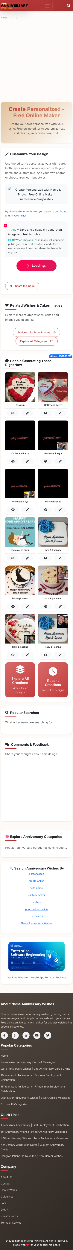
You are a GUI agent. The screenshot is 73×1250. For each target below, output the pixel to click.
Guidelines (7, 1196)
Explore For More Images (33, 332)
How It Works (9, 1190)
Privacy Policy (18, 215)
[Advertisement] (36, 38)
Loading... (40, 265)
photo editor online (36, 909)
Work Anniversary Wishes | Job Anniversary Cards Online (35, 1068)
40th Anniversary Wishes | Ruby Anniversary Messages (34, 1138)
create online (36, 880)
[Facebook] (4, 1035)
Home (4, 17)
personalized (36, 873)
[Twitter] (47, 1035)
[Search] (68, 6)
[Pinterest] (15, 1035)
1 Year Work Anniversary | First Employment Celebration (35, 1125)
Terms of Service (11, 1222)
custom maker (36, 895)
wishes (36, 902)
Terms (63, 211)
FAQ (3, 1203)
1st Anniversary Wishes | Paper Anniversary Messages (34, 1131)
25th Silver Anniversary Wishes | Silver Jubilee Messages (35, 1097)
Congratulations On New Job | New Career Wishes (32, 1155)
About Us (6, 1177)
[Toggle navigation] (47, 5)
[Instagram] (26, 1035)
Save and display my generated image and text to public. (35, 232)
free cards (37, 916)
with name (36, 887)
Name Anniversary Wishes (36, 923)
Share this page (25, 285)
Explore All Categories (33, 341)
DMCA (4, 1209)
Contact (5, 1183)
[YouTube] (36, 1035)
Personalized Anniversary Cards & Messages (28, 1062)
